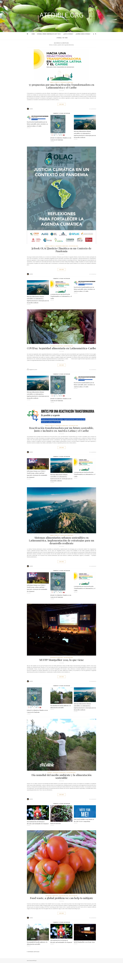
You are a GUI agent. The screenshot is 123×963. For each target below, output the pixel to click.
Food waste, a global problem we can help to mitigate (61, 898)
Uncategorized (73, 895)
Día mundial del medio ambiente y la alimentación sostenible (61, 776)
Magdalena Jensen (33, 369)
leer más (61, 104)
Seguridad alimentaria (66, 82)
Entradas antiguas (33, 951)
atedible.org (61, 15)
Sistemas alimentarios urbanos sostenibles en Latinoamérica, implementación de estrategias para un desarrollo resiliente (61, 540)
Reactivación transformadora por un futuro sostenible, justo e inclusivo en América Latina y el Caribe (37, 124)
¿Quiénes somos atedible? (83, 34)
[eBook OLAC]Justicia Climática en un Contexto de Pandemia (61, 250)
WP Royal (34, 960)
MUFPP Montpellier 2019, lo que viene (61, 660)
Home (33, 34)
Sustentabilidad (73, 246)
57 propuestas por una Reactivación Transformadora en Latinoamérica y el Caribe (61, 86)
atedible (31, 108)
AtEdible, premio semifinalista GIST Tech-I (49, 34)
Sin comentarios (92, 108)
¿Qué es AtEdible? (68, 34)
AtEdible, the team (62, 37)
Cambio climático (55, 82)
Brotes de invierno (55, 823)
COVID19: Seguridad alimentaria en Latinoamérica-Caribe (61, 348)
